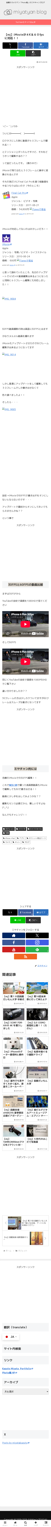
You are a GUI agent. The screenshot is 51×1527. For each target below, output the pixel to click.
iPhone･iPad (10, 838)
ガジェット (9, 829)
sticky (21, 214)
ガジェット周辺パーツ (37, 838)
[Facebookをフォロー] (13, 942)
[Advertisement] (25, 94)
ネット (17, 842)
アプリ (21, 838)
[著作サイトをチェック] (13, 935)
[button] (33, 53)
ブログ (26, 842)
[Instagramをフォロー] (37, 942)
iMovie (6, 244)
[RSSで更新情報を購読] (25, 956)
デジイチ (22, 829)
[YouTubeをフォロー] (13, 949)
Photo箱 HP (8, 1372)
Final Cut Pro (18, 192)
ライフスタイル (36, 829)
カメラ (7, 842)
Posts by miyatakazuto (14, 1442)
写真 (7, 833)
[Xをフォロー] (37, 935)
